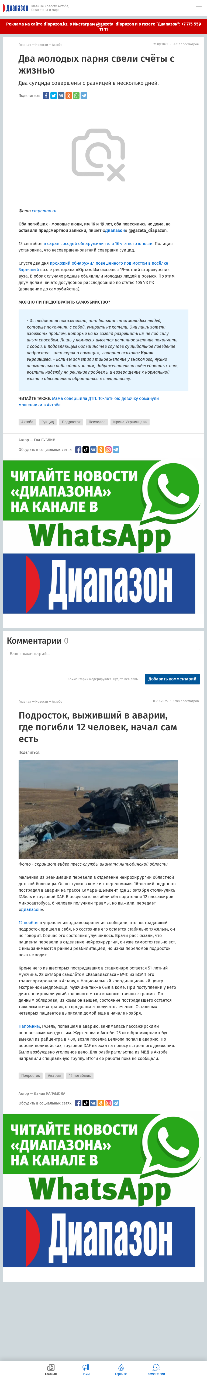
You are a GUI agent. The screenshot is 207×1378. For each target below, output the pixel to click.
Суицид (48, 422)
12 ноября (29, 922)
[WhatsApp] (76, 95)
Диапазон (31, 909)
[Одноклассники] (68, 95)
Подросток (71, 422)
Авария (54, 1075)
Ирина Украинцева (130, 422)
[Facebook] (46, 95)
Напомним (29, 1026)
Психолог (97, 422)
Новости (41, 45)
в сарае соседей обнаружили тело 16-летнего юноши (98, 243)
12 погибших (80, 1075)
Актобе (57, 45)
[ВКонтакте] (61, 95)
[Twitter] (53, 95)
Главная (25, 45)
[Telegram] (84, 95)
